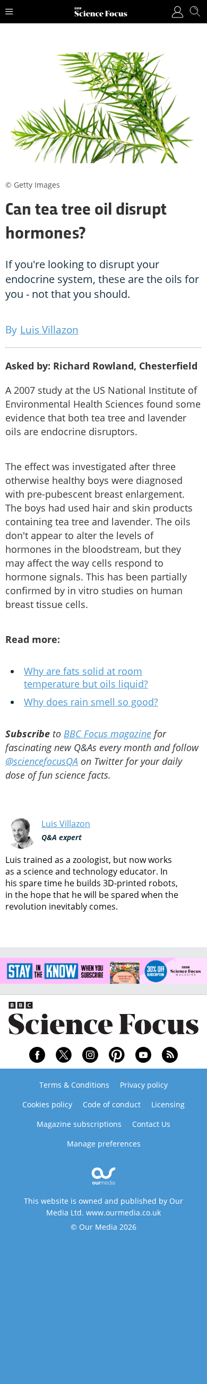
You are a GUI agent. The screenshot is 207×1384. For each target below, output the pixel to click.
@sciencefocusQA (41, 761)
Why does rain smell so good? (91, 701)
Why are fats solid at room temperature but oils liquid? (86, 677)
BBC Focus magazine (107, 733)
